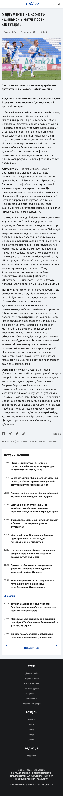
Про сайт (31, 755)
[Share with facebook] (3, 434)
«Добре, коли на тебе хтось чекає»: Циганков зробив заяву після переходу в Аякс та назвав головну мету (33, 466)
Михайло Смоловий (48, 441)
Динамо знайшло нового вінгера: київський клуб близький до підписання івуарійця (34, 495)
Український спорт (31, 703)
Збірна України (32, 678)
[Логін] (52, 4)
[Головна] (31, 4)
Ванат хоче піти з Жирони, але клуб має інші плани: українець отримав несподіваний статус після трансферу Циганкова (34, 481)
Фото (31, 729)
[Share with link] (23, 434)
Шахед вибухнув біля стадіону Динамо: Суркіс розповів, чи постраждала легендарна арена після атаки (32, 538)
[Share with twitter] (17, 434)
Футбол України (31, 683)
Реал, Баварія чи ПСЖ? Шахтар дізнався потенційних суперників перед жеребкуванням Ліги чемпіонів (32, 583)
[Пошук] (59, 4)
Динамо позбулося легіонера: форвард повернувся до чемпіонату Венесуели (32, 636)
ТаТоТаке (57, 434)
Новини (31, 719)
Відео (31, 734)
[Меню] (7, 4)
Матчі (31, 724)
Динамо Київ (31, 673)
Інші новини (31, 698)
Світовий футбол (31, 688)
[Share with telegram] (10, 434)
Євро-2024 (31, 693)
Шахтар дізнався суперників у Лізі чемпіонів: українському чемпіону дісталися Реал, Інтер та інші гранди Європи (34, 508)
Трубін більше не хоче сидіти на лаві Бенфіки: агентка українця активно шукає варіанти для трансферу (33, 607)
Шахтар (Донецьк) (29, 441)
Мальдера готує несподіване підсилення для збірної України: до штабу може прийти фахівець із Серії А (34, 622)
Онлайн (31, 739)
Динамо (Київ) (13, 441)
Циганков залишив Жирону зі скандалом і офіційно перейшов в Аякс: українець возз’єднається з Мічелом (33, 553)
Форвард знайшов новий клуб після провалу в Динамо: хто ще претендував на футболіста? (34, 523)
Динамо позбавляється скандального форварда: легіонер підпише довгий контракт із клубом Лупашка (31, 568)
